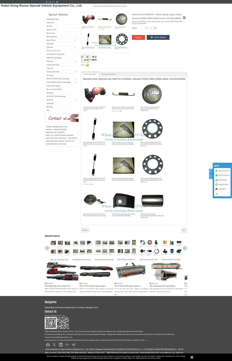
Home (95, 6)
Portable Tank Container (53, 86)
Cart (96, 308)
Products (107, 6)
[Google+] (67, 344)
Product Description (89, 74)
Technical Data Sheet (108, 74)
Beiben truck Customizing (54, 58)
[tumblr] (46, 2)
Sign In (124, 6)
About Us (101, 6)
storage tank (50, 103)
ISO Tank (49, 26)
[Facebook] (49, 2)
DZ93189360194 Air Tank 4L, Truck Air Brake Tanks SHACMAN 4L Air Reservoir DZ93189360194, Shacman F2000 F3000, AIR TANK (82, 260)
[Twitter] (53, 2)
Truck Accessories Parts (53, 51)
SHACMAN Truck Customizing (56, 96)
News (112, 6)
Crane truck (50, 68)
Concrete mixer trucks (53, 65)
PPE (48, 110)
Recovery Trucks (51, 29)
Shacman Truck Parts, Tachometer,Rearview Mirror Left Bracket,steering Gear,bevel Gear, (60, 260)
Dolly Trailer (50, 22)
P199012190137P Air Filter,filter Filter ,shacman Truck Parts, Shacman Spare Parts (172, 260)
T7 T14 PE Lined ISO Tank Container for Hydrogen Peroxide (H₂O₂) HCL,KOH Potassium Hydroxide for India (184, 286)
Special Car (50, 100)
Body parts (50, 61)
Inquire (138, 37)
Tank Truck (50, 47)
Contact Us (118, 6)
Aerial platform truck (53, 19)
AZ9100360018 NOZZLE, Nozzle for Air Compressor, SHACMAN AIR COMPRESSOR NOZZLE (127, 260)
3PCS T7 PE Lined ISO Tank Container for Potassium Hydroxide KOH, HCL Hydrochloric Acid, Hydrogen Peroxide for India (79, 286)
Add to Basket (160, 37)
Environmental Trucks (53, 72)
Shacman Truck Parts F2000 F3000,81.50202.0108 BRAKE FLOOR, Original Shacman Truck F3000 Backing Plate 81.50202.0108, (150, 260)
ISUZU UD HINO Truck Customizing (58, 79)
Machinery (50, 107)
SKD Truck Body (52, 37)
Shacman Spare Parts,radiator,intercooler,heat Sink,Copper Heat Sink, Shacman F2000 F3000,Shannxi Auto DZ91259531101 (105, 260)
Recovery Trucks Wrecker (54, 89)
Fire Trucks (50, 75)
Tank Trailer (50, 44)
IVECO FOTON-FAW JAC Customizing (59, 82)
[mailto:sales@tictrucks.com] (216, 193)
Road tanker (50, 93)
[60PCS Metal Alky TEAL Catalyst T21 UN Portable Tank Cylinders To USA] (47, 280)
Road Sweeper (51, 33)
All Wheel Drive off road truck (55, 54)
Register (90, 308)
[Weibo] (74, 344)
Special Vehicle (51, 40)
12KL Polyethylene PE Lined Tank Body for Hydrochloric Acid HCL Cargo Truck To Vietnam (149, 286)
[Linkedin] (57, 2)
